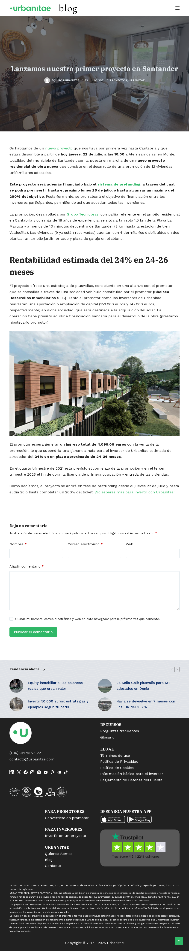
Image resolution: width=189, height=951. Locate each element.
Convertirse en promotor (67, 818)
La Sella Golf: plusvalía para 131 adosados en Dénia (143, 686)
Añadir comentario (26, 566)
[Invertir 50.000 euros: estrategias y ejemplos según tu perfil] (16, 704)
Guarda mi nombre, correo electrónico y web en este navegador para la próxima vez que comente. (87, 619)
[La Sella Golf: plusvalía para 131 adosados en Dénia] (105, 686)
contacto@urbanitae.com (31, 759)
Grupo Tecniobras (82, 214)
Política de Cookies (117, 768)
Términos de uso (115, 755)
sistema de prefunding (118, 184)
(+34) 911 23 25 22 (25, 753)
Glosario (107, 737)
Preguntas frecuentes (119, 731)
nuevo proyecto (59, 148)
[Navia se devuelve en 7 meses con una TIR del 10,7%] (105, 704)
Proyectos (118, 80)
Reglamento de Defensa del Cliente (131, 780)
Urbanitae (137, 80)
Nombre (18, 544)
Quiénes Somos (58, 853)
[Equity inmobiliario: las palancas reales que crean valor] (16, 686)
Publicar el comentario (33, 632)
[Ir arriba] (179, 941)
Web (129, 544)
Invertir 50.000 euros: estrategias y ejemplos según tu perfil (58, 704)
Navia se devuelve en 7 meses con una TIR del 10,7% (145, 704)
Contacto (53, 865)
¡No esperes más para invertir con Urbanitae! (134, 492)
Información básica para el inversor (131, 774)
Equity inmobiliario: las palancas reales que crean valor (55, 686)
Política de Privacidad (119, 761)
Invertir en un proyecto (65, 835)
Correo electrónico (85, 544)
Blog (49, 859)
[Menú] (177, 8)
